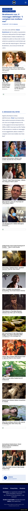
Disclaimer (22, 488)
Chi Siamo (5, 488)
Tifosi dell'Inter (7, 8)
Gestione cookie (24, 509)
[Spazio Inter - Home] (14, 2)
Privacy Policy (13, 488)
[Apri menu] (25, 2)
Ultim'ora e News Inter (9, 11)
